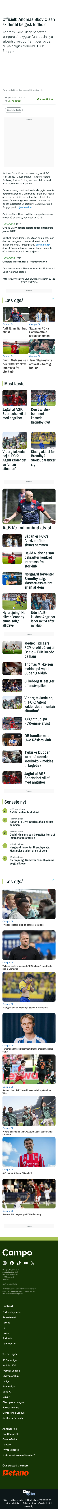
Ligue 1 (6, 1396)
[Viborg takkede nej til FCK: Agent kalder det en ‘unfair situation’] (14, 440)
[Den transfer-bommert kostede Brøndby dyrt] (43, 398)
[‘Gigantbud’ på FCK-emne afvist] (12, 723)
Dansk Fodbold (13, 110)
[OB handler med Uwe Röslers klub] (12, 739)
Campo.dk (6, 1270)
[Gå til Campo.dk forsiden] (17, 1256)
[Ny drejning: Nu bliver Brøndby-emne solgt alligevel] (14, 601)
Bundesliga (8, 1386)
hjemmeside (25, 207)
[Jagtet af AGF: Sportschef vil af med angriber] (14, 398)
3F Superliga (9, 1360)
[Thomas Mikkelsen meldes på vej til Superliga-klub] (12, 668)
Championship (10, 1375)
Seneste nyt (9, 1317)
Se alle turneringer (12, 1418)
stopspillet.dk (12, 1503)
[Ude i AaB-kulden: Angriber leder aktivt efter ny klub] (43, 601)
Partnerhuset (17, 1291)
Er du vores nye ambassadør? (18, 1455)
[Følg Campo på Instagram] (4, 1263)
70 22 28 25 (45, 1500)
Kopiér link (47, 99)
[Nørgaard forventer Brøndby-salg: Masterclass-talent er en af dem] (12, 578)
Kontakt (6, 1444)
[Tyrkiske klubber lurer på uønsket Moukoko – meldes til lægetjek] (12, 756)
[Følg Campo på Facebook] (11, 1263)
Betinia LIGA (9, 1365)
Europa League (10, 1407)
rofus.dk (41, 1503)
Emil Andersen (14, 101)
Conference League (13, 1412)
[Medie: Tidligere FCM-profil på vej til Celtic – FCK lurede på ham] (12, 647)
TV (4, 1327)
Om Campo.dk (10, 1434)
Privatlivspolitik (10, 1449)
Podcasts (7, 1338)
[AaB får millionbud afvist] (29, 506)
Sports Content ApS (10, 1272)
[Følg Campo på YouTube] (25, 1263)
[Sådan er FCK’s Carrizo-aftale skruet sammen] (12, 540)
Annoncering (9, 1428)
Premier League (11, 1370)
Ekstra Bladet (43, 244)
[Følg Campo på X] (32, 1263)
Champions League (13, 1402)
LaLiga (5, 1381)
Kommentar (9, 1343)
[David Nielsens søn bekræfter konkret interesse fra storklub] (12, 557)
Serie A (6, 1391)
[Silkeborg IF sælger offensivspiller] (12, 685)
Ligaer (5, 1333)
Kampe (6, 1322)
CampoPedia (9, 1439)
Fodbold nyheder (11, 1312)
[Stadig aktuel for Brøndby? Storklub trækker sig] (43, 440)
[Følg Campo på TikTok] (18, 1263)
